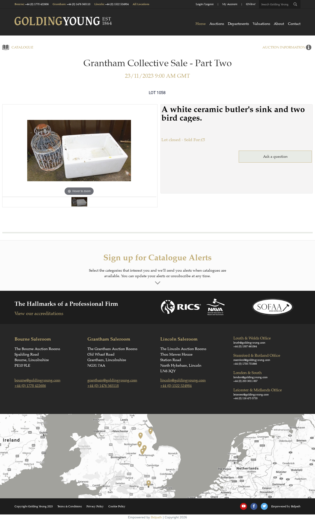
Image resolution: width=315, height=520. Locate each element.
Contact (294, 23)
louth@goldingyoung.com (249, 343)
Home (201, 23)
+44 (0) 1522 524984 (117, 4)
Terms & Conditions (69, 506)
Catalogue (22, 47)
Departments (238, 23)
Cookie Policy (116, 506)
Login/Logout (205, 4)
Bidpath (156, 517)
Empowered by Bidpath (285, 506)
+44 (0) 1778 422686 (37, 4)
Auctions (216, 23)
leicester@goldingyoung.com (251, 394)
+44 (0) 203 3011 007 (245, 381)
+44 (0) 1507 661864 (245, 346)
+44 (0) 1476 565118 (78, 4)
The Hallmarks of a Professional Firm (66, 303)
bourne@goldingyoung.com (37, 380)
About (279, 23)
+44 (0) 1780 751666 (245, 363)
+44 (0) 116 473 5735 (245, 398)
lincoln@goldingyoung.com (183, 380)
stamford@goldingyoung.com (251, 360)
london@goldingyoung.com (250, 377)
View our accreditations (39, 313)
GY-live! (251, 4)
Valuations (261, 23)
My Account (229, 4)
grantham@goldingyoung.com (112, 380)
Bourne (19, 4)
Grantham (59, 4)
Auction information (283, 47)
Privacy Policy (95, 506)
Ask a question (275, 156)
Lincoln (99, 4)
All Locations (141, 4)
